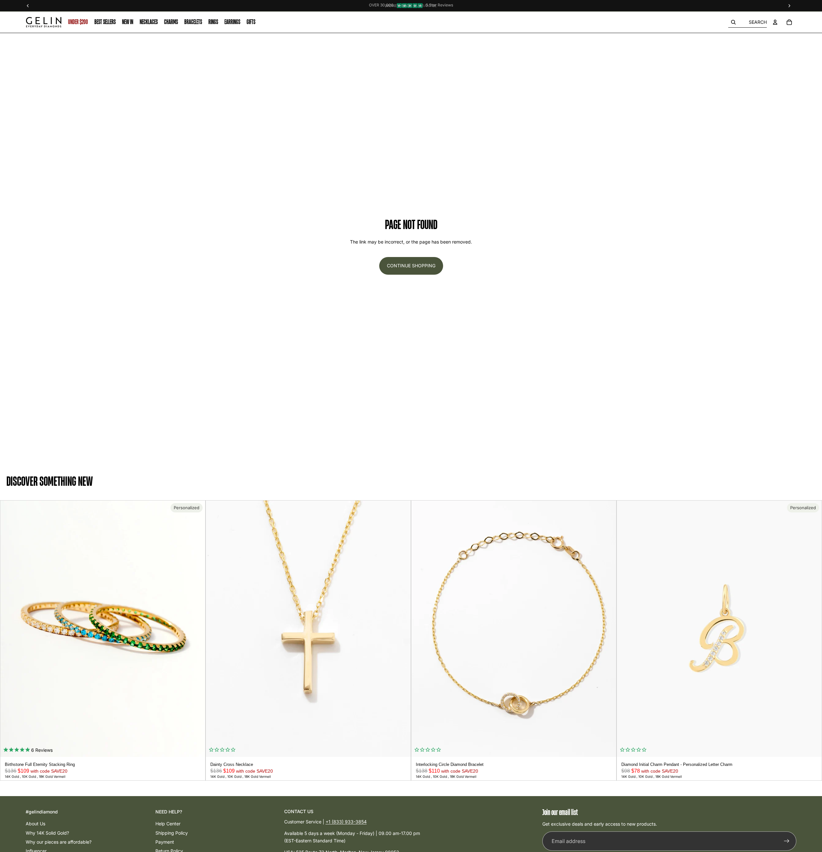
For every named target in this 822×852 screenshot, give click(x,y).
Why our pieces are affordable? (59, 842)
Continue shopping (411, 265)
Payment (164, 842)
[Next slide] (198, 629)
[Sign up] (786, 841)
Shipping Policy (171, 833)
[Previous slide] (7, 629)
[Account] (775, 22)
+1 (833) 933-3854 (346, 821)
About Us (35, 823)
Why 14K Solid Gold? (47, 833)
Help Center (167, 823)
